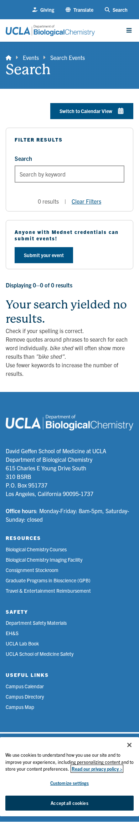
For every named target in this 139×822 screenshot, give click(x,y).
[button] (79, 9)
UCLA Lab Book (22, 643)
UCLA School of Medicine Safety (39, 653)
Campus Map (20, 707)
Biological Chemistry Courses (36, 549)
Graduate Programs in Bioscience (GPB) (48, 580)
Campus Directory (25, 696)
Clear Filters (86, 201)
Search (23, 158)
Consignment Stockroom (32, 570)
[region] (69, 776)
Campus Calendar (25, 686)
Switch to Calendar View (86, 111)
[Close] (129, 745)
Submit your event (44, 255)
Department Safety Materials (36, 622)
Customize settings (69, 783)
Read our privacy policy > (97, 769)
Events (31, 57)
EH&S (12, 633)
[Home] (8, 57)
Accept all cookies (69, 803)
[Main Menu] (129, 30)
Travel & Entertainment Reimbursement (48, 590)
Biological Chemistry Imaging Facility (44, 559)
